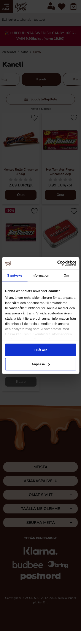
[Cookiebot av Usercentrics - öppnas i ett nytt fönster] (57, 263)
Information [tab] (40, 275)
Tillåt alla (40, 350)
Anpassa (38, 364)
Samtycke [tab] (14, 275)
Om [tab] (66, 275)
